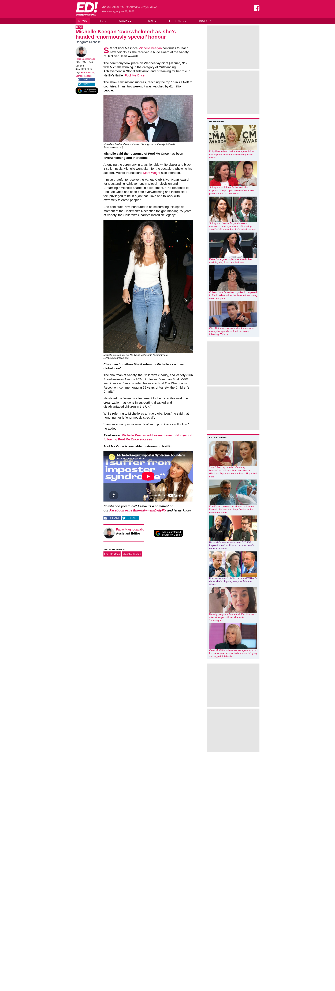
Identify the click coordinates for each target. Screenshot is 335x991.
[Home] (87, 9)
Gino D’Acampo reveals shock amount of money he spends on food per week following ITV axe (231, 331)
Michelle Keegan (84, 76)
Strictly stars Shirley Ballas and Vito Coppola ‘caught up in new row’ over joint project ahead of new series (231, 190)
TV (103, 21)
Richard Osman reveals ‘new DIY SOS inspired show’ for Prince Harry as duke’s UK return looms (231, 545)
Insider (205, 21)
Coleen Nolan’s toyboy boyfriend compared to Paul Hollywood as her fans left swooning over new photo (233, 295)
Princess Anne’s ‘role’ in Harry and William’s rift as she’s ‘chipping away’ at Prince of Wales (233, 581)
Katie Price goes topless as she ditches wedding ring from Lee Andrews (230, 261)
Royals (150, 21)
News (82, 21)
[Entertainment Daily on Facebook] (256, 8)
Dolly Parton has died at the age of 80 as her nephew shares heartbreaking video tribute (231, 154)
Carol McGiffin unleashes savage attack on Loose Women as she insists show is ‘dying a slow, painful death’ (233, 653)
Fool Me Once (87, 72)
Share (86, 79)
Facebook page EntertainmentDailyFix (137, 510)
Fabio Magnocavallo (85, 59)
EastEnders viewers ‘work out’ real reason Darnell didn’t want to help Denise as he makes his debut (232, 509)
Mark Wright (151, 173)
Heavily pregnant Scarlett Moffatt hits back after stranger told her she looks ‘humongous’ (232, 617)
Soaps (125, 21)
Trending (177, 21)
